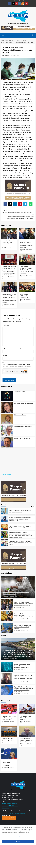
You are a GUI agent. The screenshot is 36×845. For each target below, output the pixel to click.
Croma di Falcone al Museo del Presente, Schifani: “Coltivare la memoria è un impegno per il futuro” (26, 244)
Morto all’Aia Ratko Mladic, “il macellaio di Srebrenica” (26, 740)
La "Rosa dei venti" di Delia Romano (23, 403)
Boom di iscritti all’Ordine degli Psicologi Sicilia (24, 295)
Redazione (15, 1)
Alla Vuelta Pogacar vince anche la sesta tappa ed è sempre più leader (9, 718)
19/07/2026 (6, 247)
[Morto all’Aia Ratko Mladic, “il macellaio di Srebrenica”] (27, 731)
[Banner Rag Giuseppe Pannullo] (18, 190)
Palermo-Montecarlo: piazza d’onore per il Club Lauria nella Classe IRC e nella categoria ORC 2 (20, 511)
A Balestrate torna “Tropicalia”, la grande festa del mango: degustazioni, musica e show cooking (20, 535)
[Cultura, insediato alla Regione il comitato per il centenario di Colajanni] (7, 628)
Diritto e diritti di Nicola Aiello (22, 438)
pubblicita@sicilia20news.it (18, 813)
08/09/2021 (24, 630)
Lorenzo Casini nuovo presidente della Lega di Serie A (17, 211)
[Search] (33, 35)
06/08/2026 (24, 669)
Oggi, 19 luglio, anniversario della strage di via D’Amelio (9, 242)
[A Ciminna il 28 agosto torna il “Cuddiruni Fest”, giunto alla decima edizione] (4, 519)
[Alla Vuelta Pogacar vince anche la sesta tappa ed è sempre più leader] (9, 709)
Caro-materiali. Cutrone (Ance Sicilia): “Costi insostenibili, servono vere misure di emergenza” (20, 216)
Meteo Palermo (6, 474)
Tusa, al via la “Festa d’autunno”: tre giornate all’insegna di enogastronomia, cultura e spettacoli (23, 615)
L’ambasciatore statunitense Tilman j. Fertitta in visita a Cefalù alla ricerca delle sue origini (26, 270)
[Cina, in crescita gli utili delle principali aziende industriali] (27, 709)
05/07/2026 (29, 275)
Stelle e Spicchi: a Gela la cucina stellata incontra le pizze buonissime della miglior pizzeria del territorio (16, 592)
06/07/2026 (12, 276)
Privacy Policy (6, 808)
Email (21, 348)
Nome (5, 348)
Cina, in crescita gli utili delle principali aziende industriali (26, 718)
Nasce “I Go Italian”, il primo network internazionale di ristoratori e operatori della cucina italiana (23, 604)
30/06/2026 (24, 681)
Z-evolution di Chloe (19, 391)
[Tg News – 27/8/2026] (9, 731)
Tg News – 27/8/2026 (8, 738)
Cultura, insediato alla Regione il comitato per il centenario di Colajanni (22, 627)
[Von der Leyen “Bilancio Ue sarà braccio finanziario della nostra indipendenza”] (9, 753)
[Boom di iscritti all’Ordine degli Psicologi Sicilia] (27, 287)
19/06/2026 (29, 299)
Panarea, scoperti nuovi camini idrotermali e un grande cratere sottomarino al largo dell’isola (22, 666)
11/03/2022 (13, 55)
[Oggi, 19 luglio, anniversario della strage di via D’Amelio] (9, 233)
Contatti (21, 1)
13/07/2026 (29, 249)
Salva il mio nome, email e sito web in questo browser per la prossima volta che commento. (17, 365)
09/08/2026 (12, 658)
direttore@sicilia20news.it (9, 803)
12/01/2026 (24, 607)
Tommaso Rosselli (7, 246)
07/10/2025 (24, 618)
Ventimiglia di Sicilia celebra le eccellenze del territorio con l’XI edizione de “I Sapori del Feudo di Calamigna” (20, 543)
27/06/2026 (12, 304)
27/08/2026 (12, 721)
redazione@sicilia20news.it (10, 806)
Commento (6, 325)
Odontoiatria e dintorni (20, 415)
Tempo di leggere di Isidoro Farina (23, 426)
